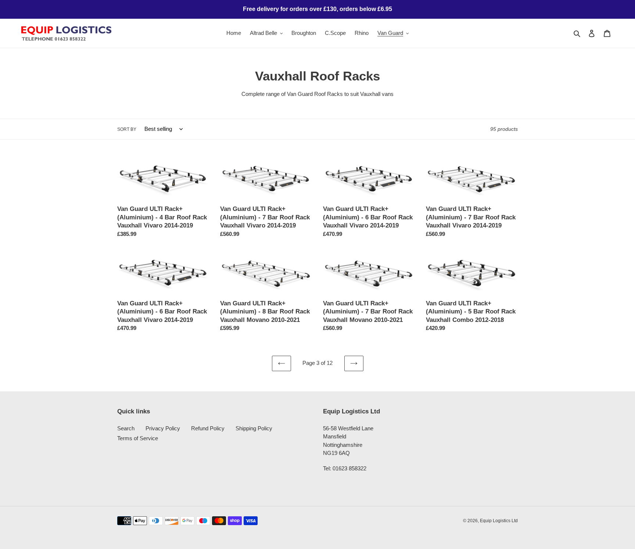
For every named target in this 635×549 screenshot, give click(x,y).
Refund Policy (208, 428)
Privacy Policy (163, 428)
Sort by (126, 129)
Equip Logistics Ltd (499, 520)
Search (125, 428)
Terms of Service (137, 438)
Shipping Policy (254, 428)
